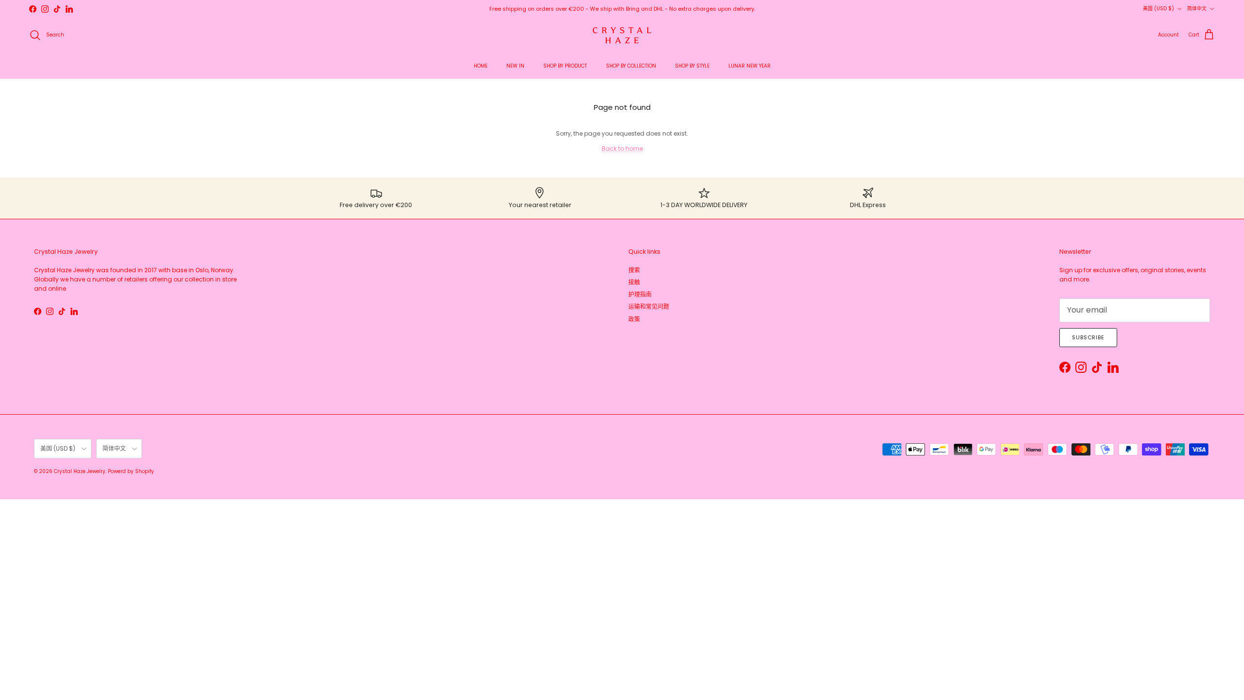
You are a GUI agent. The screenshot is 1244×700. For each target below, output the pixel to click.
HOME (480, 66)
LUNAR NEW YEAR (749, 66)
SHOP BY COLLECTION (631, 66)
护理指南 (640, 294)
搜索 (634, 270)
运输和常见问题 (648, 306)
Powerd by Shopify (131, 471)
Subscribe (1088, 337)
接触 (634, 282)
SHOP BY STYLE (692, 66)
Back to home (622, 148)
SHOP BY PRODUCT (565, 66)
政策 (634, 319)
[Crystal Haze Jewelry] (622, 35)
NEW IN (515, 66)
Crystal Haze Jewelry (79, 471)
